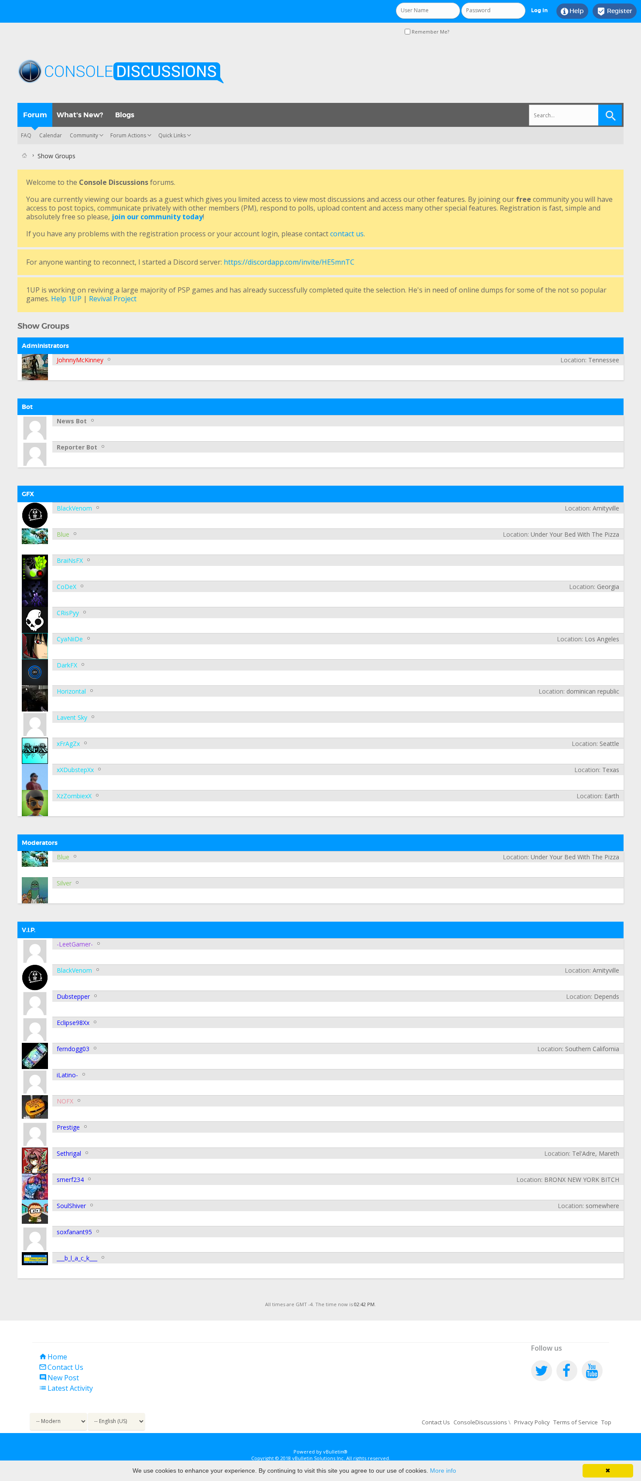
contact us (347, 233)
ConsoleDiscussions (480, 1422)
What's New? (80, 114)
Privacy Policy (532, 1422)
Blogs (124, 114)
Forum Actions (128, 135)
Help (572, 11)
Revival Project (112, 298)
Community (84, 135)
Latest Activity (66, 1388)
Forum (35, 114)
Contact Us (61, 1367)
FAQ (26, 135)
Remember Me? (429, 31)
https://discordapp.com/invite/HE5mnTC (289, 262)
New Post (59, 1377)
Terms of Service (575, 1422)
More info (443, 1470)
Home (53, 1357)
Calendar (50, 135)
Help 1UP (66, 298)
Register (614, 11)
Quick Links (172, 135)
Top (606, 1422)
